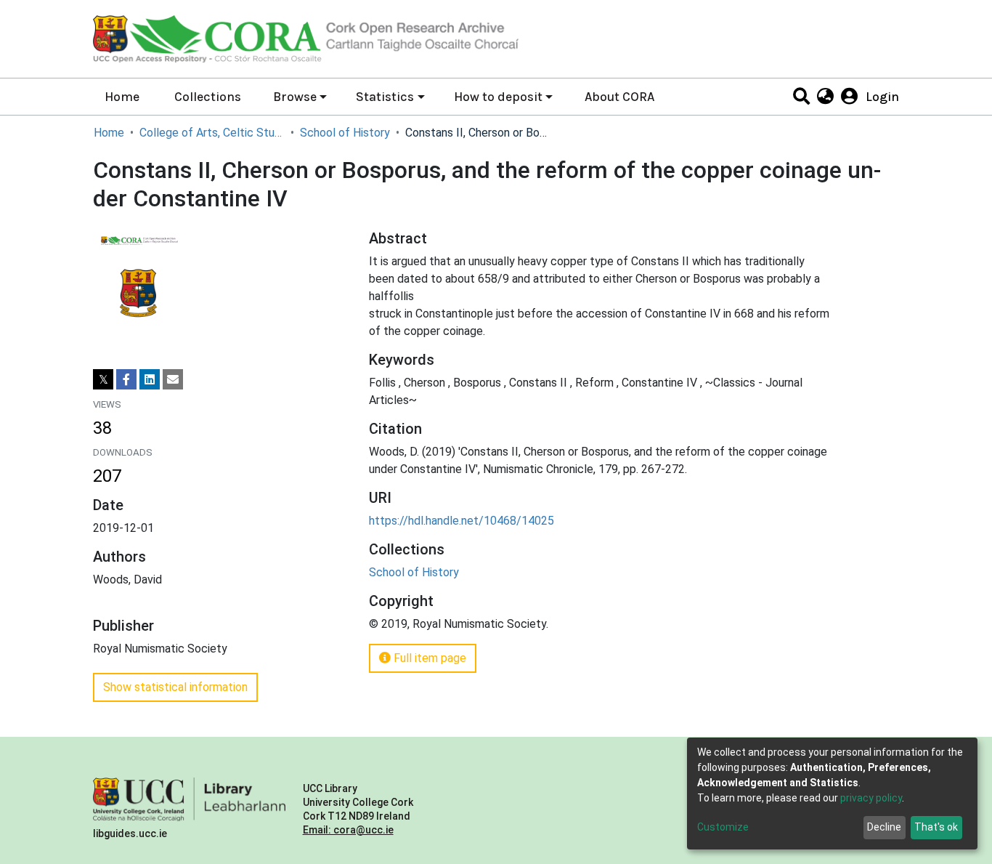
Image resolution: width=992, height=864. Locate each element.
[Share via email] (173, 379)
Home (122, 96)
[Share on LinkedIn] (149, 379)
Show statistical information (175, 687)
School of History (345, 133)
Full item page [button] (428, 658)
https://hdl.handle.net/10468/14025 (461, 521)
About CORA (619, 96)
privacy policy (871, 798)
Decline (884, 827)
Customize (723, 827)
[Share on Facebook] (126, 379)
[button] (824, 96)
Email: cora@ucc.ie (348, 830)
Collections (207, 96)
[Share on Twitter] (103, 379)
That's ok (936, 827)
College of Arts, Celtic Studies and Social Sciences (212, 133)
